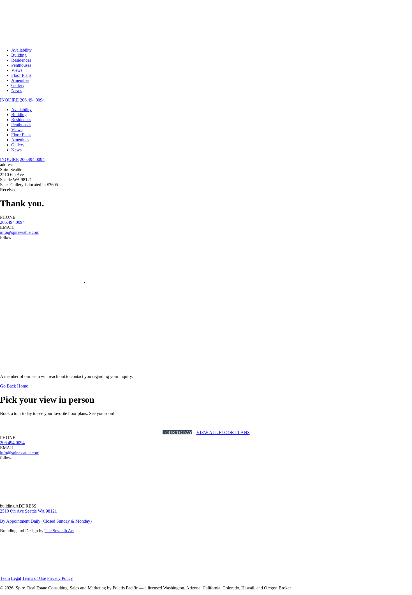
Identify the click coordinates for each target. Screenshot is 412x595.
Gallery (17, 85)
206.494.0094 (32, 100)
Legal (16, 578)
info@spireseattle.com (19, 232)
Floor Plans (21, 75)
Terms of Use (34, 578)
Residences (21, 60)
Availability (21, 50)
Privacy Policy (60, 578)
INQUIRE (9, 159)
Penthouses (21, 65)
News (16, 90)
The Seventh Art (59, 530)
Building (19, 55)
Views (16, 70)
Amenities (20, 80)
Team (5, 578)
